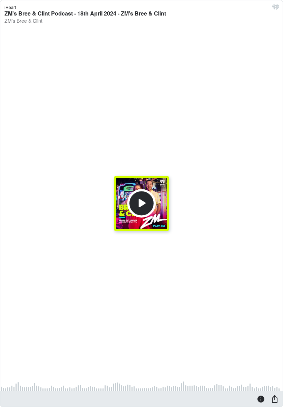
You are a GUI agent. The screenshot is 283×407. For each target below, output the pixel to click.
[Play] (141, 203)
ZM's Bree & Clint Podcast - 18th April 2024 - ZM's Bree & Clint (85, 13)
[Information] (261, 399)
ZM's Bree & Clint (23, 20)
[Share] (275, 399)
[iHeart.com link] (275, 8)
